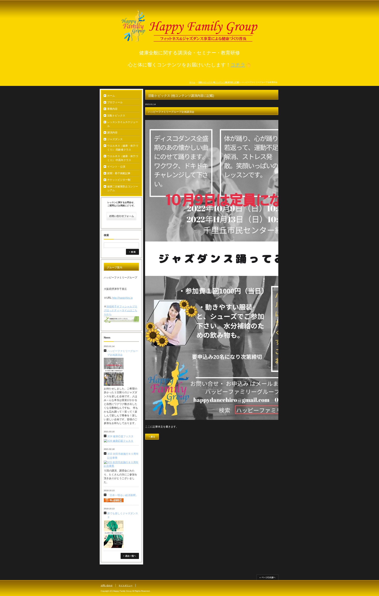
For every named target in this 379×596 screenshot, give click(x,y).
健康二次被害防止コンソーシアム (122, 188)
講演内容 (112, 132)
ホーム (192, 82)
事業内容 (112, 108)
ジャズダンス (115, 139)
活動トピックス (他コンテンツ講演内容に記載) (218, 82)
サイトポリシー (125, 585)
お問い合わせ (107, 585)
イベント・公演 (116, 166)
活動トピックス (116, 115)
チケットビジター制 (118, 179)
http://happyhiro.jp (122, 297)
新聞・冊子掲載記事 (118, 173)
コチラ (238, 64)
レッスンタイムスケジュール (122, 124)
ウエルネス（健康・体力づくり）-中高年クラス (122, 158)
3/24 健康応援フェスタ (120, 436)
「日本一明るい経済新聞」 (122, 495)
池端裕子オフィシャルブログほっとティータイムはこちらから (120, 310)
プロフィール (115, 102)
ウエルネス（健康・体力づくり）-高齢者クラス (122, 147)
